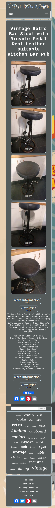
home (33, 447)
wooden (21, 419)
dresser (32, 458)
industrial (37, 462)
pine (31, 420)
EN (25, 496)
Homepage (28, 480)
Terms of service (28, 492)
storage (19, 451)
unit (24, 447)
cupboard (37, 431)
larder (12, 469)
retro (17, 424)
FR (31, 496)
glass (25, 458)
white (39, 419)
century (29, 415)
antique (23, 463)
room (34, 426)
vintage (40, 468)
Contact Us (28, 484)
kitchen (18, 430)
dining (23, 468)
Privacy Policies (28, 488)
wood (39, 442)
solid (16, 442)
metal (42, 425)
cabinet (18, 436)
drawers (15, 463)
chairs (16, 457)
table (41, 452)
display (42, 457)
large (27, 426)
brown (14, 447)
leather (18, 416)
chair (31, 453)
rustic (43, 438)
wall (39, 415)
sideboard (27, 442)
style (42, 446)
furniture (33, 438)
